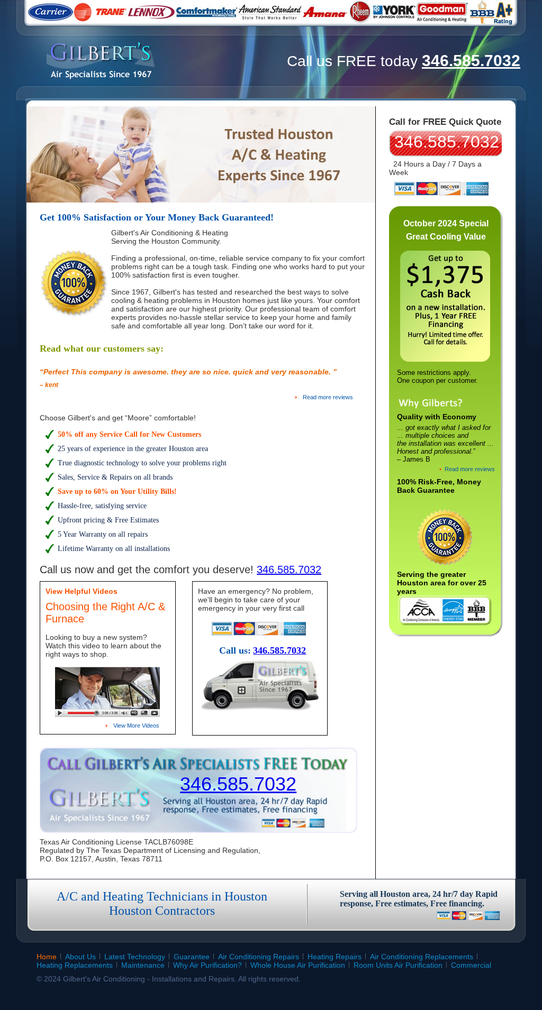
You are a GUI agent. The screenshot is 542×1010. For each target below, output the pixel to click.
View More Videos (136, 725)
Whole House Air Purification (297, 965)
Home (47, 956)
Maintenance (143, 965)
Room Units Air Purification (398, 965)
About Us (80, 956)
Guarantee (192, 956)
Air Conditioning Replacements (421, 956)
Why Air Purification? (207, 965)
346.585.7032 (471, 60)
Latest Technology (134, 956)
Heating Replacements (75, 965)
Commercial (471, 965)
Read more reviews (328, 397)
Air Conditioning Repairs (258, 956)
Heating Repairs (335, 956)
